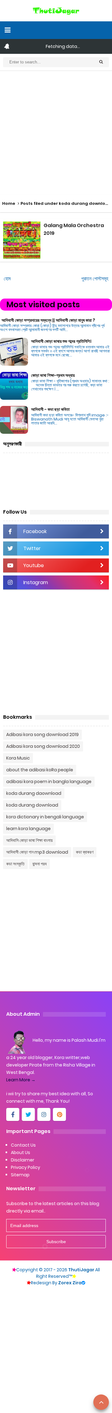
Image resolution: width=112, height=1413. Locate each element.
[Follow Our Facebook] (12, 1114)
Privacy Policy (25, 1167)
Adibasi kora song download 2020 (43, 746)
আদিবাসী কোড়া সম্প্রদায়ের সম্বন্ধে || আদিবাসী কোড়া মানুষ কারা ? (48, 320)
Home (8, 203)
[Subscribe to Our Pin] (59, 1114)
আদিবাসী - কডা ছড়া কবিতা (50, 409)
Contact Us (23, 1145)
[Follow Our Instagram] (43, 1114)
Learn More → (20, 1080)
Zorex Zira (71, 1283)
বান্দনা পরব (39, 864)
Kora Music (18, 758)
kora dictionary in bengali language (45, 817)
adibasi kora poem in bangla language (48, 781)
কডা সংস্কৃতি (15, 864)
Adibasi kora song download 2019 (42, 734)
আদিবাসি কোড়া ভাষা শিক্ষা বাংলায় (29, 840)
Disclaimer (22, 1160)
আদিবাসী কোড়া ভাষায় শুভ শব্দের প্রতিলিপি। (61, 341)
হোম (7, 278)
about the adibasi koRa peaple (39, 770)
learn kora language (28, 828)
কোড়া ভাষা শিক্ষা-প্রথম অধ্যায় (53, 375)
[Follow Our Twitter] (28, 1114)
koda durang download (32, 805)
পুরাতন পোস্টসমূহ (94, 278)
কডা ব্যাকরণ (84, 852)
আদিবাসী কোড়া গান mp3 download (37, 852)
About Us (20, 1152)
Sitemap (20, 1175)
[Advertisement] (56, 133)
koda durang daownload (33, 793)
